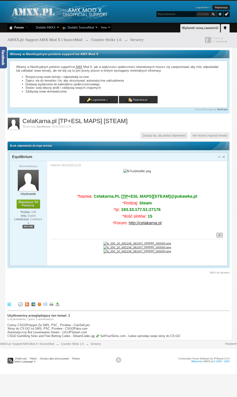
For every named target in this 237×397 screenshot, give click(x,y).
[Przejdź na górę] (118, 360)
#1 (219, 157)
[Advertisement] (91, 287)
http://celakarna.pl (145, 223)
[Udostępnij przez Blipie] (27, 304)
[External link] (137, 243)
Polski (33, 358)
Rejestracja (221, 7)
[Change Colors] (226, 13)
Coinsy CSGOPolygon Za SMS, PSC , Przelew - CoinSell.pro (48, 325)
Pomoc (76, 358)
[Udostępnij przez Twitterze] (9, 304)
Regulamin (231, 343)
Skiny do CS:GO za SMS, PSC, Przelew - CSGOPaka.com (47, 328)
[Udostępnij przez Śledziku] (33, 304)
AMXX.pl (208, 361)
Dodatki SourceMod (80, 27)
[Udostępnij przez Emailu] (45, 304)
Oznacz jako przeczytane (54, 358)
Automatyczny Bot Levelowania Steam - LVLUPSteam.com (47, 332)
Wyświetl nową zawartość (200, 28)
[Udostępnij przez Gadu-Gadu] (39, 304)
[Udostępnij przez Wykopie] (20, 304)
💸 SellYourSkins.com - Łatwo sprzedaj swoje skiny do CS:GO (138, 336)
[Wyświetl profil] (28, 180)
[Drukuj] (51, 304)
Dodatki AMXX (45, 27)
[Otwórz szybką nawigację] (225, 27)
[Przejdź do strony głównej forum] (58, 11)
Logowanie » (203, 7)
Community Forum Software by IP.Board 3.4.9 (204, 358)
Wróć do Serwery (220, 272)
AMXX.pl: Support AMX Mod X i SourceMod (27, 344)
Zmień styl (21, 358)
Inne (104, 27)
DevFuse (222, 109)
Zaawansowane (220, 14)
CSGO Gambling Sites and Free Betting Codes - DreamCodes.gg (51, 336)
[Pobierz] (57, 304)
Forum (18, 27)
